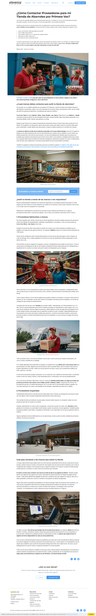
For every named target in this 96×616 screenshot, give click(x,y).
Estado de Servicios (53, 597)
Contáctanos (52, 593)
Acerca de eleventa (34, 595)
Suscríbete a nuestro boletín (24, 98)
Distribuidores (54, 3)
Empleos (12, 603)
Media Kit (32, 602)
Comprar (70, 3)
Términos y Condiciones (35, 606)
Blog (34, 3)
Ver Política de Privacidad (71, 614)
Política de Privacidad (34, 604)
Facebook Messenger (73, 597)
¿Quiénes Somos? (15, 601)
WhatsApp (70, 595)
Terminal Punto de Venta (35, 600)
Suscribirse (73, 191)
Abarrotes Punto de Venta (35, 593)
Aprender (46, 3)
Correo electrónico (72, 593)
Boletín (50, 598)
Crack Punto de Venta (35, 597)
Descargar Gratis (80, 3)
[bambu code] (15, 592)
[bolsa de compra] (62, 2)
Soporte (39, 3)
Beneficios (27, 3)
